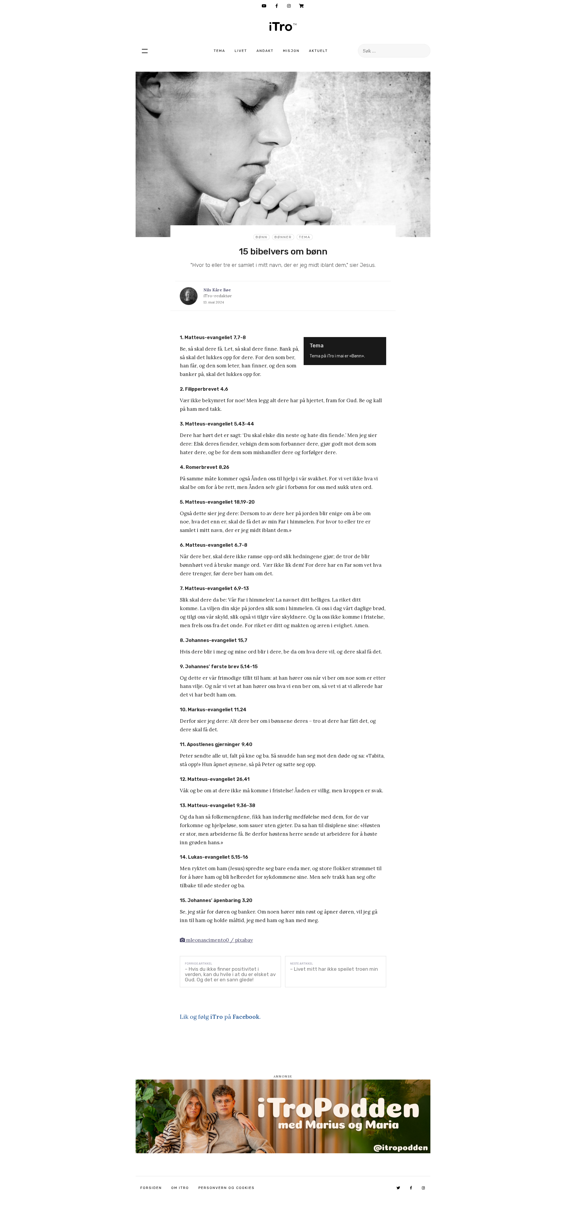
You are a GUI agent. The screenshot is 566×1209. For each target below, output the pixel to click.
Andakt (265, 51)
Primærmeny (145, 51)
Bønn (261, 237)
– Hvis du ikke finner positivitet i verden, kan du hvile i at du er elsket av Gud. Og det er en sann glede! (230, 974)
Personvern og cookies (226, 1188)
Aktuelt (318, 51)
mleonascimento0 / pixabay (219, 940)
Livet (241, 51)
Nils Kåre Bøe (217, 290)
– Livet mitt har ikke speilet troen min (334, 969)
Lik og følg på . (220, 1016)
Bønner (283, 237)
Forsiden (151, 1188)
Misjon (291, 51)
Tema (219, 51)
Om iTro (180, 1188)
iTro (283, 26)
